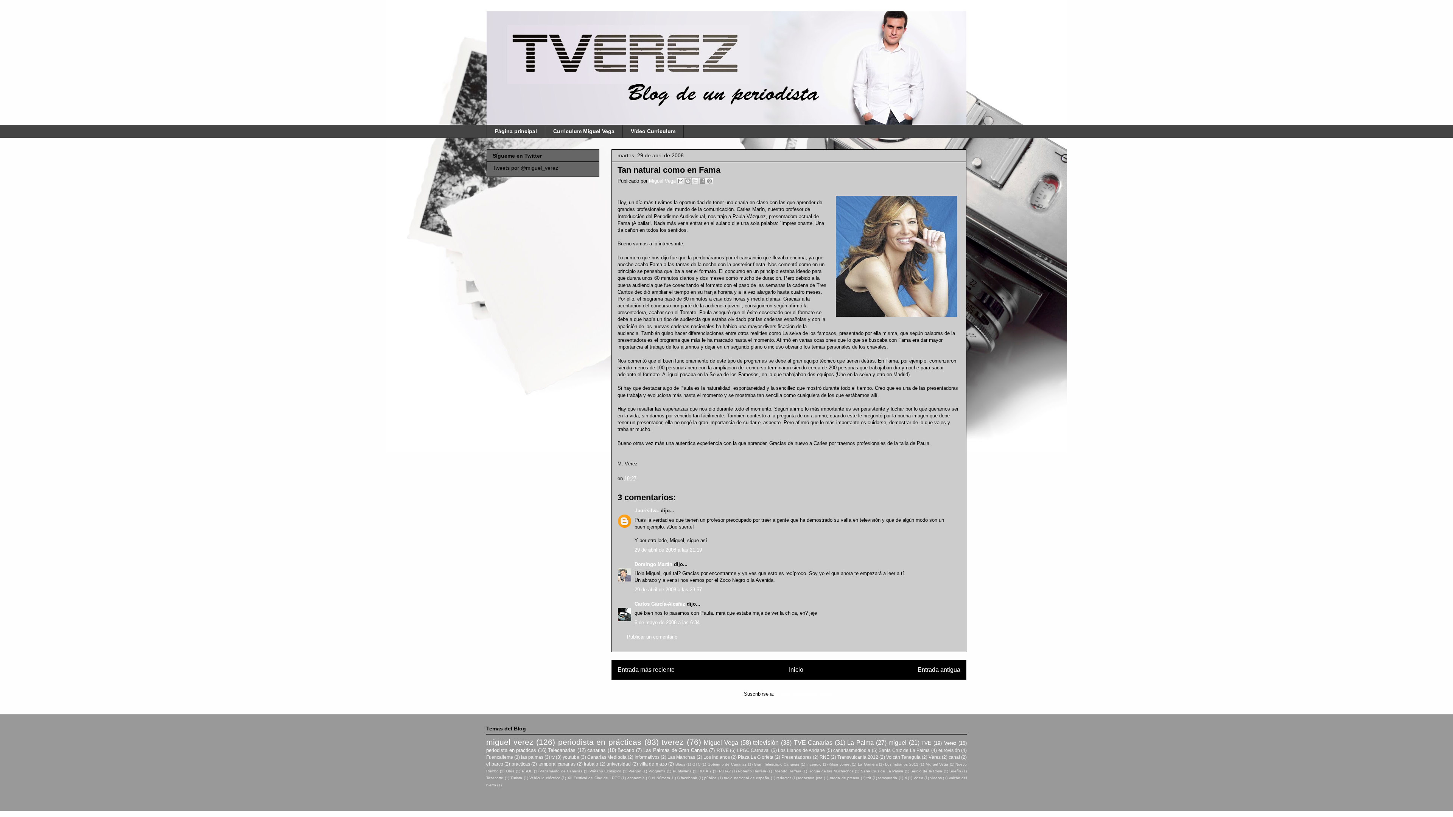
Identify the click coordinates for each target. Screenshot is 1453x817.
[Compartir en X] (695, 181)
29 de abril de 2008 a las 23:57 (668, 589)
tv (553, 757)
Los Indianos (716, 757)
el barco (494, 763)
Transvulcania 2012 (857, 757)
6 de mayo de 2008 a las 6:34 (667, 622)
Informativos (647, 757)
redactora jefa (810, 778)
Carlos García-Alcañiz (660, 604)
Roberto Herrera (752, 771)
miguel (897, 742)
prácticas (521, 763)
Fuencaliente (499, 757)
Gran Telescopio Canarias (776, 764)
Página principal (516, 131)
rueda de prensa (844, 778)
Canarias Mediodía (607, 757)
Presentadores (796, 757)
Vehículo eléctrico (544, 778)
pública (710, 778)
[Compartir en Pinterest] (709, 181)
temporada (887, 778)
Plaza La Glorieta (755, 757)
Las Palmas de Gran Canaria (675, 750)
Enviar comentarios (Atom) (805, 694)
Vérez (935, 757)
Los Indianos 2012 (901, 764)
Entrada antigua (939, 670)
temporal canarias (557, 763)
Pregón (634, 771)
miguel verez (510, 742)
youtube (571, 757)
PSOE (527, 771)
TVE (926, 743)
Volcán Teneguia (903, 757)
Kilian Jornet (840, 764)
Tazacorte (494, 778)
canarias (596, 750)
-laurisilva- (647, 510)
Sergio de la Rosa (926, 771)
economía (636, 778)
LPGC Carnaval (753, 750)
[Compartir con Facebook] (702, 181)
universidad (619, 763)
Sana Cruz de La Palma (882, 771)
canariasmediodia (851, 750)
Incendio (813, 764)
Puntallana (682, 771)
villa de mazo (653, 763)
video (918, 778)
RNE (824, 757)
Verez (950, 743)
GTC (696, 764)
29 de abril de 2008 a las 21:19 (668, 550)
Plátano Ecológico (605, 771)
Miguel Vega (663, 181)
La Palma (860, 742)
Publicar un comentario (652, 637)
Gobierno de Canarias (727, 764)
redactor (783, 778)
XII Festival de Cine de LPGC (594, 778)
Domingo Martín (653, 564)
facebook (689, 778)
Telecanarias (562, 750)
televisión (766, 742)
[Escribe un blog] (688, 181)
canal (954, 757)
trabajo (591, 763)
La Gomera (868, 764)
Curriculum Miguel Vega (583, 131)
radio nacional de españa (746, 778)
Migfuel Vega (937, 764)
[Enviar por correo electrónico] (680, 181)
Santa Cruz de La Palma (904, 750)
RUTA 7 (704, 771)
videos (936, 778)
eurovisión (949, 750)
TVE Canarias (813, 742)
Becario (626, 750)
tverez (672, 742)
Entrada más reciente (646, 670)
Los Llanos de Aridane (801, 750)
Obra (510, 771)
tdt (869, 778)
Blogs (680, 764)
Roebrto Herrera (787, 771)
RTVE (723, 750)
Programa (657, 771)
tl (906, 778)
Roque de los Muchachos (831, 771)
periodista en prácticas (599, 742)
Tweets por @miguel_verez (525, 168)
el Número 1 (663, 778)
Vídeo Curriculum (653, 131)
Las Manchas (681, 757)
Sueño (955, 771)
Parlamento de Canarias (561, 771)
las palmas (532, 757)
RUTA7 (725, 771)
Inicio (796, 670)
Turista (516, 778)
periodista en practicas (511, 750)
